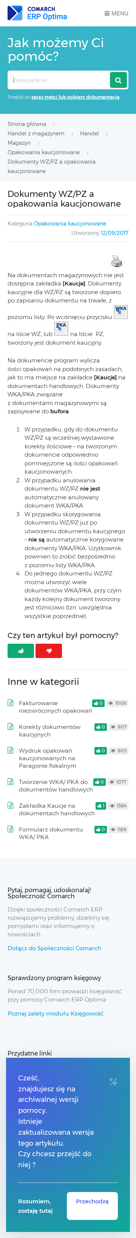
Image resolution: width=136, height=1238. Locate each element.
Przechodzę (92, 1201)
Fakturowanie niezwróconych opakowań (55, 707)
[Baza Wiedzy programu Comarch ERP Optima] (37, 13)
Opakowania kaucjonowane (70, 223)
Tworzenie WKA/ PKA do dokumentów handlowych (56, 785)
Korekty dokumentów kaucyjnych (49, 730)
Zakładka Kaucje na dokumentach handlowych (57, 809)
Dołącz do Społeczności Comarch (54, 948)
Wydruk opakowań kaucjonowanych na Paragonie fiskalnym (47, 758)
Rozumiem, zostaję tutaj (35, 1206)
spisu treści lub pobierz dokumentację (75, 97)
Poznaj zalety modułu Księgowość (56, 1013)
